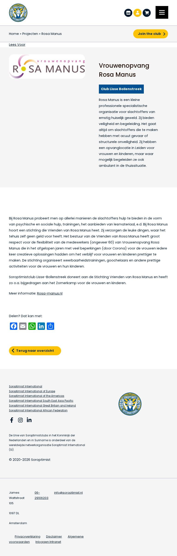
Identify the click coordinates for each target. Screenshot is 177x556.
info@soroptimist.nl (68, 493)
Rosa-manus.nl (49, 293)
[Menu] (162, 12)
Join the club (149, 33)
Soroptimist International (25, 386)
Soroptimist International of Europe (32, 391)
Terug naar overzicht (35, 350)
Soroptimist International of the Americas (36, 396)
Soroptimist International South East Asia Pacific (41, 401)
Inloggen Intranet (48, 542)
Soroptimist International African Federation (38, 410)
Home (14, 33)
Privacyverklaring (27, 536)
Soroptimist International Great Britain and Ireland (42, 405)
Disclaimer (54, 536)
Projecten (30, 33)
